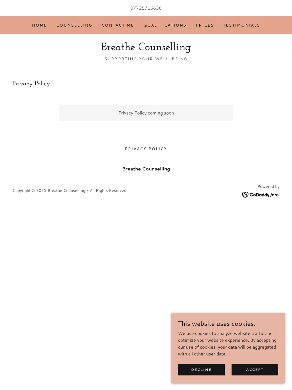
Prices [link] (205, 25)
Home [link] (39, 25)
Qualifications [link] (164, 25)
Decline (201, 369)
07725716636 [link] (146, 8)
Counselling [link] (74, 25)
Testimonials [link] (241, 25)
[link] (146, 48)
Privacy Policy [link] (146, 149)
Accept (255, 369)
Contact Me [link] (118, 25)
